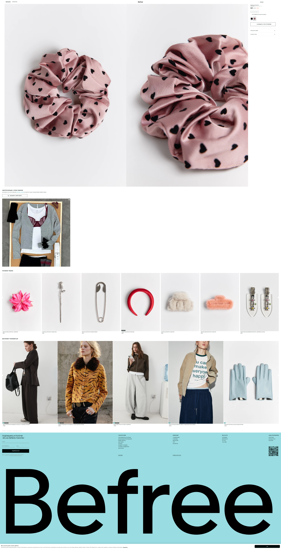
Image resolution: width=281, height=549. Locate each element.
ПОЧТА (3, 441)
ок (267, 546)
